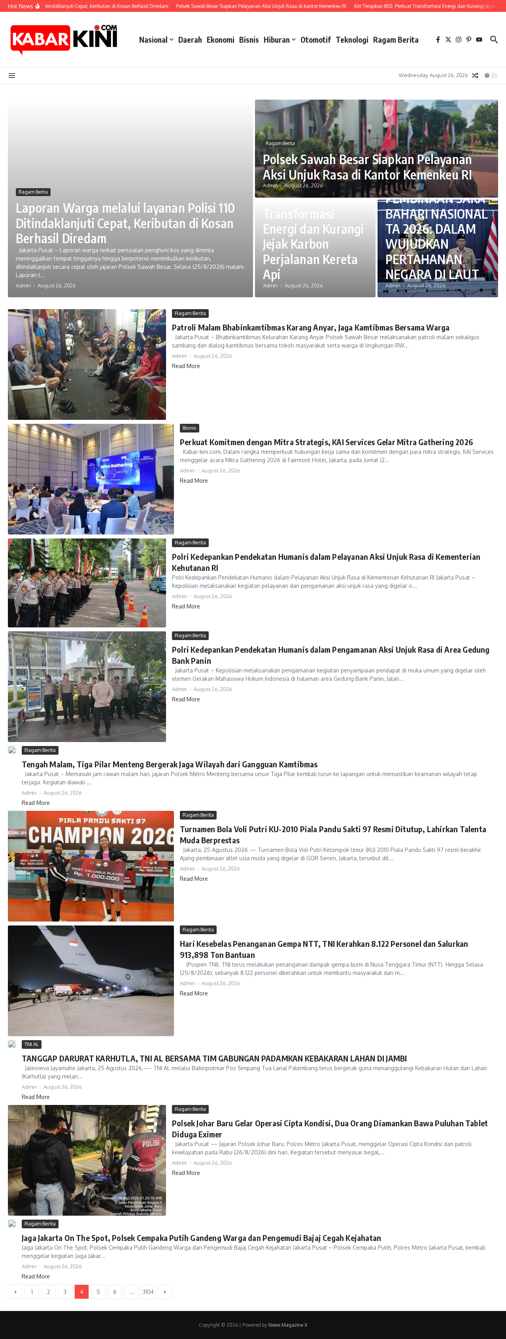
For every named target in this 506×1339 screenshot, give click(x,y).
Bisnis (249, 39)
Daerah (190, 39)
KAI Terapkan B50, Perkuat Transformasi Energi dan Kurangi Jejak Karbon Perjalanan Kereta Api (313, 228)
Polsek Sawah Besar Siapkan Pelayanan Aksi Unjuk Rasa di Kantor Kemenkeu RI (367, 166)
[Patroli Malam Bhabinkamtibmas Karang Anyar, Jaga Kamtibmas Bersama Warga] (87, 364)
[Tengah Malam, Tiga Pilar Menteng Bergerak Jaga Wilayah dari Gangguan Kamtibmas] (12, 750)
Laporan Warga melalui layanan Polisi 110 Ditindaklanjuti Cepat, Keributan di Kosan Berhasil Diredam (125, 223)
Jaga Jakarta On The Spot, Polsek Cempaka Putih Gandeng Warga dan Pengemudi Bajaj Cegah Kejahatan (201, 1238)
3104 (148, 1291)
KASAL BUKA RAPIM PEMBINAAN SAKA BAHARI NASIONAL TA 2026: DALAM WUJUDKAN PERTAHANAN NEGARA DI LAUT (436, 221)
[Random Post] (475, 75)
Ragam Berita (396, 39)
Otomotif (315, 39)
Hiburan (277, 39)
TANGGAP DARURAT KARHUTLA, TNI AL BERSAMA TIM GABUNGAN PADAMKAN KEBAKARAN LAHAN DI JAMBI (214, 1058)
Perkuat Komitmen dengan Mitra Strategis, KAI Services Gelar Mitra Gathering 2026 (326, 442)
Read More (186, 366)
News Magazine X (287, 1325)
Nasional (153, 39)
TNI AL (32, 1044)
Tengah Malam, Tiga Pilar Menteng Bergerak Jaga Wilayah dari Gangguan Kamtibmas (170, 764)
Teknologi (352, 39)
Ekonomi (220, 39)
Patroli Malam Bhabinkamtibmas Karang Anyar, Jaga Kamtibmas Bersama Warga (310, 327)
